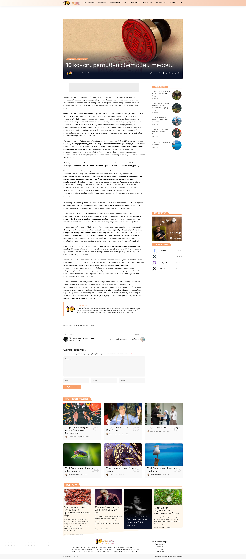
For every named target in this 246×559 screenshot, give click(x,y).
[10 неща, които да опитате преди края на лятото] (177, 121)
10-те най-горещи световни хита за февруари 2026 (136, 519)
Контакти (159, 544)
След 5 (97, 529)
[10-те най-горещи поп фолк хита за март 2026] (108, 497)
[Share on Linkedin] (172, 73)
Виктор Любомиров (75, 436)
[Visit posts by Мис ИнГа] (107, 475)
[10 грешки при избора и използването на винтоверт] (177, 133)
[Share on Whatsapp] (169, 73)
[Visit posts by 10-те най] (69, 73)
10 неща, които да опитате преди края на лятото (160, 119)
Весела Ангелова (114, 434)
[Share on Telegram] (175, 73)
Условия (159, 547)
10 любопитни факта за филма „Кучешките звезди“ (161, 94)
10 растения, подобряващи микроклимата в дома (166, 511)
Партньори (159, 552)
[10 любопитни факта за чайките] (177, 145)
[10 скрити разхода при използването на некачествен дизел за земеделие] (177, 108)
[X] (167, 257)
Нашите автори (159, 542)
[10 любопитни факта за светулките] (82, 454)
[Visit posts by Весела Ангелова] (107, 434)
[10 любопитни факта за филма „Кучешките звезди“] (177, 95)
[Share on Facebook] (163, 73)
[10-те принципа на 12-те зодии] (123, 454)
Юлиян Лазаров (69, 534)
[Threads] (167, 268)
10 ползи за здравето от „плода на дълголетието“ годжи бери (77, 511)
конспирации (84, 325)
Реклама (159, 549)
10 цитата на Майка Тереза (163, 427)
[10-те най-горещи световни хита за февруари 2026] (138, 509)
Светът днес (82, 59)
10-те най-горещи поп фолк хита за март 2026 (108, 510)
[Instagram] (167, 262)
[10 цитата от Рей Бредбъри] (123, 414)
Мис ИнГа (112, 474)
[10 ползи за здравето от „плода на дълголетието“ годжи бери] (77, 497)
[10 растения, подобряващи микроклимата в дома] (168, 497)
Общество (71, 59)
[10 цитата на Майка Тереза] (164, 414)
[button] (181, 3)
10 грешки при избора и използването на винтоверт (161, 131)
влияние (76, 325)
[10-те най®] (71, 3)
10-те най (77, 73)
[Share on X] (166, 73)
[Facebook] (167, 251)
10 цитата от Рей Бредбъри (117, 429)
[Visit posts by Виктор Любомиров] (66, 437)
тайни (92, 325)
